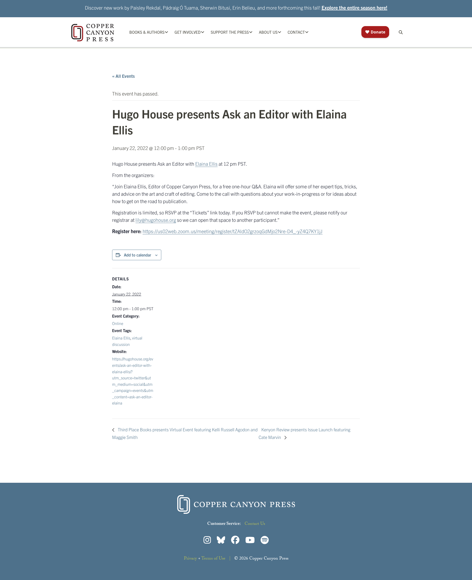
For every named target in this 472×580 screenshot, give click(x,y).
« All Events (123, 76)
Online (117, 323)
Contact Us (255, 524)
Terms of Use (213, 559)
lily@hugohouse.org (155, 220)
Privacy (190, 559)
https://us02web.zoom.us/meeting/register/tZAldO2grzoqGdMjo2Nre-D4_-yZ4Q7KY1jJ (233, 231)
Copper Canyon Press (92, 32)
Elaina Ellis (206, 164)
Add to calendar (137, 254)
